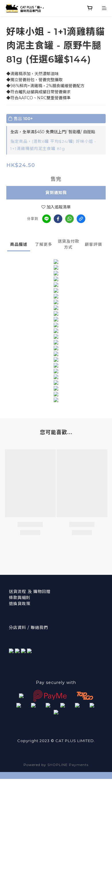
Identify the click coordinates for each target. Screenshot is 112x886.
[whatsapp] (69, 218)
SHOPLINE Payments (67, 765)
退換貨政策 (19, 603)
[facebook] (58, 218)
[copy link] (81, 218)
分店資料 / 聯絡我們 (28, 627)
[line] (46, 218)
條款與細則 (19, 597)
